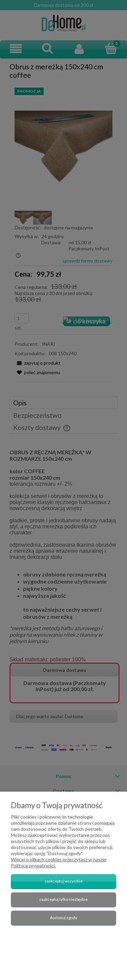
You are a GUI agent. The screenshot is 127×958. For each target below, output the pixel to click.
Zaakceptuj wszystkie (64, 881)
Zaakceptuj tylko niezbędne (63, 899)
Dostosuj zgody (63, 917)
